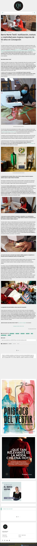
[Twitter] (9, 540)
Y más (28, 545)
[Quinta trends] (18, 10)
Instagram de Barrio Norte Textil (18, 326)
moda (5, 32)
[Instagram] (4, 540)
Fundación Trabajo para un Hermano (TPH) (9, 131)
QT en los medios (4, 536)
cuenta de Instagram (30, 143)
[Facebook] (2, 540)
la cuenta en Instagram (22, 322)
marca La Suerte (18, 49)
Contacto (19, 536)
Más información (25, 545)
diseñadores (10, 32)
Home (2, 32)
